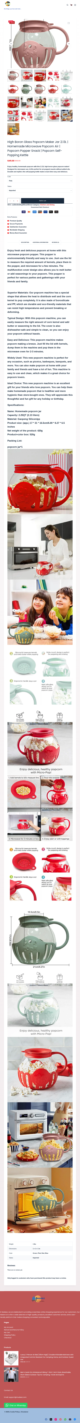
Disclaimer (24, 1412)
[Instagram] (56, 1419)
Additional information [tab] (40, 242)
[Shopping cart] (71, 5)
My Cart (7, 1332)
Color (9, 176)
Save (11, 21)
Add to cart (42, 200)
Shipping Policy (9, 1335)
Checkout (8, 1338)
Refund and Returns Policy (14, 1330)
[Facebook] (46, 1419)
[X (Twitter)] (51, 1419)
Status (9, 186)
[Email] (70, 1419)
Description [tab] (25, 242)
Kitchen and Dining (47, 205)
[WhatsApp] (65, 1419)
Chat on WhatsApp (17, 1405)
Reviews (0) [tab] (55, 242)
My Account (8, 1327)
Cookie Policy (15, 1412)
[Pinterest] (60, 1419)
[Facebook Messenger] (75, 1419)
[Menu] (75, 5)
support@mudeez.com (17, 1397)
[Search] (67, 5)
